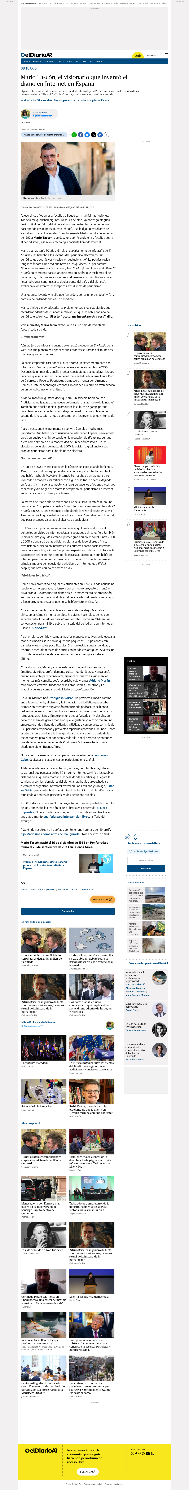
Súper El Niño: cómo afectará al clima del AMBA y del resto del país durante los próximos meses (135, 946)
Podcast (100, 61)
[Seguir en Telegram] (139, 1453)
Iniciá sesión (152, 56)
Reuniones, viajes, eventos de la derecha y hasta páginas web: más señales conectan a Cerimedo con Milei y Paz (90, 1161)
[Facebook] (80, 134)
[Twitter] (93, 134)
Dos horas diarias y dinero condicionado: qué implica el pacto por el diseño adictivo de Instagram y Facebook (91, 1006)
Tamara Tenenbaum (30, 1253)
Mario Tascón (37, 889)
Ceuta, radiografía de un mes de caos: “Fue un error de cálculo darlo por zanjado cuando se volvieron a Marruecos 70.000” (43, 1388)
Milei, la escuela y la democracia (89, 1296)
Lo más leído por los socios (36, 921)
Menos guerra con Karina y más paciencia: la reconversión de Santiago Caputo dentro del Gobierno (40, 1208)
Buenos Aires (88, 889)
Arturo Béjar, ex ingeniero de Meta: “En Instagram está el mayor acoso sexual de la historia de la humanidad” (42, 1006)
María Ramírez (39, 112)
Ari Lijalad (97, 3)
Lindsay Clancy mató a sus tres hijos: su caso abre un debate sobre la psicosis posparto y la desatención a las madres (91, 960)
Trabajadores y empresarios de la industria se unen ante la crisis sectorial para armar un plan (89, 1207)
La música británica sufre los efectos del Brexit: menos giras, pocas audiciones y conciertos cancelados (91, 1066)
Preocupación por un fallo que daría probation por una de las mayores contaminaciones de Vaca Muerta (136, 895)
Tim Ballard (82, 3)
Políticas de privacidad (93, 1484)
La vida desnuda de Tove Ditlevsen (42, 1250)
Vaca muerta (124, 3)
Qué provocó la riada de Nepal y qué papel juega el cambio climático (135, 912)
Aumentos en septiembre (110, 3)
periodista (50, 889)
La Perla (90, 3)
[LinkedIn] (100, 134)
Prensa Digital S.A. (73, 1484)
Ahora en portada (31, 1123)
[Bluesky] (87, 134)
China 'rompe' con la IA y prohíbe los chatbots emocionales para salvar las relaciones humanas (148, 471)
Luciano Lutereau (154, 3)
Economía (37, 61)
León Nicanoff (75, 1396)
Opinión (60, 61)
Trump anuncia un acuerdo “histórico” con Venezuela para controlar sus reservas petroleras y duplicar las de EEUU (90, 1345)
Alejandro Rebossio (78, 1213)
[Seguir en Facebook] (136, 1453)
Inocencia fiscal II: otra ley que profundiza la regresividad (40, 1341)
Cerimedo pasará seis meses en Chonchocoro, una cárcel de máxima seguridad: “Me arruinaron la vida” (43, 1300)
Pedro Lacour (27, 1217)
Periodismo (63, 889)
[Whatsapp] (74, 134)
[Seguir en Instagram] (143, 1453)
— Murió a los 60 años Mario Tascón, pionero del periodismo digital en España (65, 100)
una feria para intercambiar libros (66, 816)
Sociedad (49, 61)
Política (26, 61)
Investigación (73, 61)
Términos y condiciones (114, 1484)
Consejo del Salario (72, 3)
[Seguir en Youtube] (148, 1453)
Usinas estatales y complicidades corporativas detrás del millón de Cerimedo (41, 959)
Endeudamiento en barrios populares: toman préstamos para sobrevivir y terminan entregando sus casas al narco (89, 1388)
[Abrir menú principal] (166, 54)
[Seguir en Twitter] (132, 1453)
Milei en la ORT (43, 3)
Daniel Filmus (75, 1300)
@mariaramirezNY (33, 1026)
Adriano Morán (99, 680)
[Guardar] (106, 134)
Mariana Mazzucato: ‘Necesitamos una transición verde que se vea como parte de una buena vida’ (135, 929)
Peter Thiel (60, 3)
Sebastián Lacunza (29, 965)
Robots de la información (36, 1106)
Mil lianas (165, 3)
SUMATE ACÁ (87, 1471)
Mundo (24, 889)
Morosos (53, 3)
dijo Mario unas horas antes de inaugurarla (50, 834)
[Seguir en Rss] (152, 1453)
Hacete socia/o (138, 56)
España (75, 889)
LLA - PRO (132, 3)
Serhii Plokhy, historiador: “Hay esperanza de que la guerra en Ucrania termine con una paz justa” (91, 1110)
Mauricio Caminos (77, 1170)
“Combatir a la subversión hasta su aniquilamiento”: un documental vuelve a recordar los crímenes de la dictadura (135, 690)
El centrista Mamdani (34, 1063)
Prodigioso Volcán (61, 698)
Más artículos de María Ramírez (38, 1022)
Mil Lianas (88, 61)
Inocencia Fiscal (143, 3)
